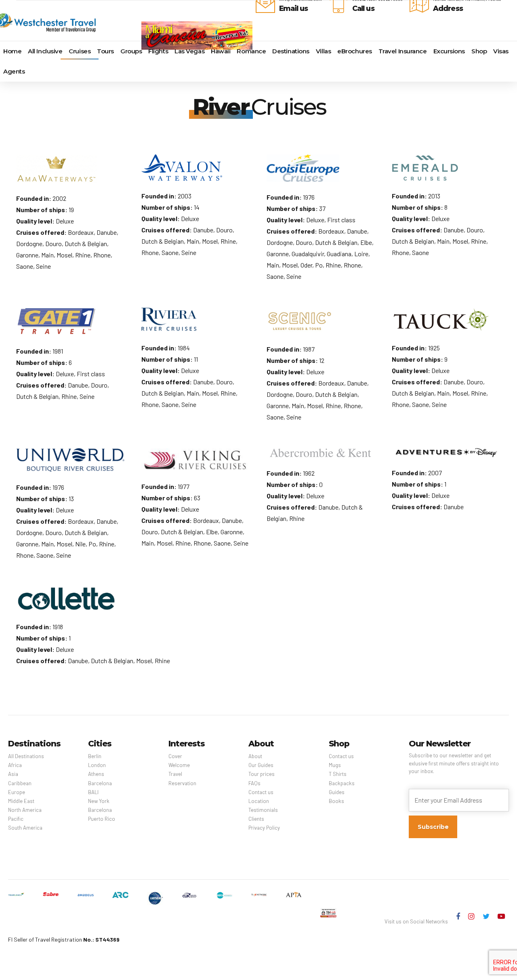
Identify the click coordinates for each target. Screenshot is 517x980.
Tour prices (261, 774)
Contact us (260, 792)
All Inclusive (45, 51)
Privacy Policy (264, 827)
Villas (323, 51)
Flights (158, 51)
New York (98, 801)
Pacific (15, 819)
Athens (96, 774)
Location (258, 801)
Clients (256, 819)
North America (25, 810)
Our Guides (260, 765)
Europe (16, 792)
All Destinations (26, 756)
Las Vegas (189, 51)
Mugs (335, 765)
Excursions (449, 51)
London (97, 765)
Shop (479, 51)
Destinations (290, 51)
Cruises (79, 51)
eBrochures (354, 51)
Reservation (182, 783)
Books (336, 801)
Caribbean (20, 783)
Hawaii (220, 51)
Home (12, 51)
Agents (14, 71)
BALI (93, 792)
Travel (175, 774)
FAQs (254, 783)
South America (25, 827)
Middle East (21, 801)
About (255, 756)
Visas (501, 51)
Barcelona (100, 783)
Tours (105, 51)
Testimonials (263, 810)
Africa (15, 765)
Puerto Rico (101, 819)
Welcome (179, 765)
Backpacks (342, 783)
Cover (175, 756)
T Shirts (338, 774)
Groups (131, 51)
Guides (337, 792)
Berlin (94, 756)
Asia (13, 774)
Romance (251, 51)
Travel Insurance (402, 51)
